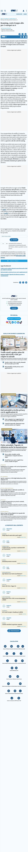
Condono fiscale (5, 546)
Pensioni (4, 560)
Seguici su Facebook (15, 318)
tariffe (6, 213)
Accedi (25, 14)
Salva (23, 37)
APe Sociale (4, 610)
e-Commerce (5, 476)
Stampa (21, 37)
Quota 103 (4, 584)
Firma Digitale (5, 511)
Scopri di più (19, 14)
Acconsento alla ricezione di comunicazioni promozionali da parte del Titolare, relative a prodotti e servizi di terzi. (18, 246)
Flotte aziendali (7, 429)
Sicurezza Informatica (9, 336)
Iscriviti (14, 308)
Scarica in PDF (26, 37)
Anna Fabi (24, 614)
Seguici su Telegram (14, 260)
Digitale (4, 499)
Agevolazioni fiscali (6, 572)
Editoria (4, 464)
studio (4, 209)
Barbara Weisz (23, 537)
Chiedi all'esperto (15, 630)
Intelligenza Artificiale (9, 394)
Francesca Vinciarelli (6, 28)
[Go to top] (25, 848)
